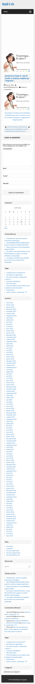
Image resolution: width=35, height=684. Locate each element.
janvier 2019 (10, 436)
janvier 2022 (10, 359)
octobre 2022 (10, 339)
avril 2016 (9, 508)
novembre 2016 (11, 492)
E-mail (5, 176)
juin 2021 (9, 374)
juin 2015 (9, 529)
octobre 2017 (10, 469)
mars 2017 (9, 484)
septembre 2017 (11, 471)
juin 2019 (9, 425)
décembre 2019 (11, 413)
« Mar (5, 228)
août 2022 (9, 344)
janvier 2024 (10, 307)
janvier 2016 (10, 514)
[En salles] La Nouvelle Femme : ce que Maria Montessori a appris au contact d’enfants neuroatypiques (17, 254)
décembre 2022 (11, 335)
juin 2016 (9, 503)
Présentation (10, 290)
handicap (15, 127)
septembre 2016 (11, 497)
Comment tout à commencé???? (15, 273)
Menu (6, 11)
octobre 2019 (10, 417)
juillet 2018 (10, 449)
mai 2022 (9, 350)
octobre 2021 (10, 365)
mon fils (25, 129)
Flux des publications (12, 550)
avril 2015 (9, 533)
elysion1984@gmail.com (11, 87)
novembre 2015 (11, 518)
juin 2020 (9, 400)
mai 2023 (9, 324)
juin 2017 (9, 477)
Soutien (25, 127)
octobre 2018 (10, 443)
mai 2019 (9, 428)
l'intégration (19, 129)
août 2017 (9, 473)
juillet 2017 (10, 475)
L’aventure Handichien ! (13, 281)
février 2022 (10, 356)
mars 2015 (9, 536)
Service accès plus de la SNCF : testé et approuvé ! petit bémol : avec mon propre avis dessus (16, 629)
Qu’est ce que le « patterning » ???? (16, 292)
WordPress (16, 679)
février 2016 (10, 512)
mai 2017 (9, 479)
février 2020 (10, 408)
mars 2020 (9, 406)
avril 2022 (9, 352)
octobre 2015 (10, 520)
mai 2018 (9, 454)
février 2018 (10, 460)
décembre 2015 (11, 516)
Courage (24, 679)
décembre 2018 (11, 438)
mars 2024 (9, 303)
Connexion (9, 548)
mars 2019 (9, 432)
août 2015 (9, 525)
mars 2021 (9, 380)
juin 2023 (9, 322)
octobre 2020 (10, 391)
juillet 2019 (10, 423)
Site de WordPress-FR (13, 555)
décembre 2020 (11, 387)
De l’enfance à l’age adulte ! (14, 275)
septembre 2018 (11, 445)
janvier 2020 (10, 410)
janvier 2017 (10, 488)
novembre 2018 (11, 441)
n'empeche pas (9, 131)
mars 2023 (9, 328)
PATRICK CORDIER (12, 623)
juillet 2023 (10, 320)
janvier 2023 (10, 333)
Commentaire (8, 148)
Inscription (9, 546)
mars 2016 (9, 510)
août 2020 (9, 395)
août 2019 (9, 421)
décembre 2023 (11, 309)
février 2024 (10, 305)
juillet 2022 (10, 346)
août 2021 (9, 369)
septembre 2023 (11, 315)
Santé (20, 127)
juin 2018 (9, 451)
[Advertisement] (17, 34)
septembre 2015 (11, 523)
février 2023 (10, 331)
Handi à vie (8, 4)
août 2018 (9, 447)
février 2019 (10, 434)
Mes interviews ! (11, 283)
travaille (16, 131)
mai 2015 (9, 531)
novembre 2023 (11, 311)
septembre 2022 (11, 341)
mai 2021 (9, 376)
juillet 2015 (10, 527)
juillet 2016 (10, 501)
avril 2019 (9, 430)
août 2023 (9, 318)
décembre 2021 (11, 361)
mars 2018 (9, 458)
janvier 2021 (10, 385)
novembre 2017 (11, 467)
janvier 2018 (10, 462)
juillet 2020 (10, 397)
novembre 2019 (11, 415)
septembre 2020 (11, 393)
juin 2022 (9, 348)
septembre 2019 (11, 419)
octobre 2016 (10, 495)
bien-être (10, 127)
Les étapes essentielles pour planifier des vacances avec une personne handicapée (16, 260)
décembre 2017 (11, 464)
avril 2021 (9, 378)
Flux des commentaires (13, 553)
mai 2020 (9, 402)
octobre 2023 (10, 313)
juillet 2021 (10, 372)
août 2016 (9, 499)
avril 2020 (9, 404)
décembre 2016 (11, 490)
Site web (5, 183)
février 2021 (10, 382)
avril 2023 (9, 326)
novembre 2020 (11, 389)
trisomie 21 (22, 131)
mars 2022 (9, 354)
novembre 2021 (11, 363)
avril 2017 (9, 482)
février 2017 (10, 486)
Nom (5, 168)
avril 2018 (9, 456)
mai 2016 (9, 505)
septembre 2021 (11, 367)
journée (13, 129)
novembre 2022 (11, 337)
